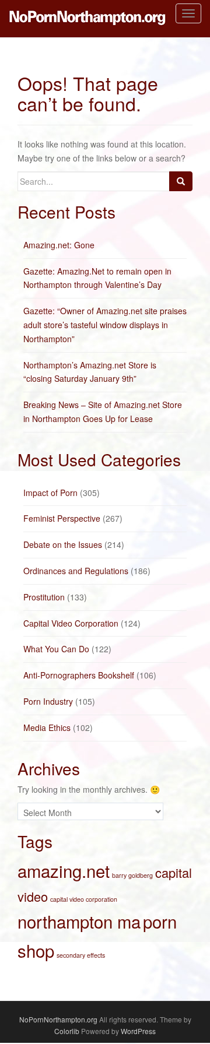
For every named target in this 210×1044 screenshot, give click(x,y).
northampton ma (79, 921)
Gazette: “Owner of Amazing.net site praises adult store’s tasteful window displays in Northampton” (105, 325)
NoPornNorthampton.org (58, 1019)
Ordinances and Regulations (75, 571)
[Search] (180, 181)
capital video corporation (83, 899)
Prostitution (44, 597)
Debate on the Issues (62, 544)
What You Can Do (56, 649)
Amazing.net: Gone (58, 245)
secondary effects (81, 955)
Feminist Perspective (61, 518)
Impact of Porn (50, 492)
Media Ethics (47, 727)
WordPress (138, 1031)
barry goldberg (132, 875)
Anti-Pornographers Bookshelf (78, 675)
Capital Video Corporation (70, 623)
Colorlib (66, 1031)
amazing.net (64, 870)
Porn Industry (48, 701)
